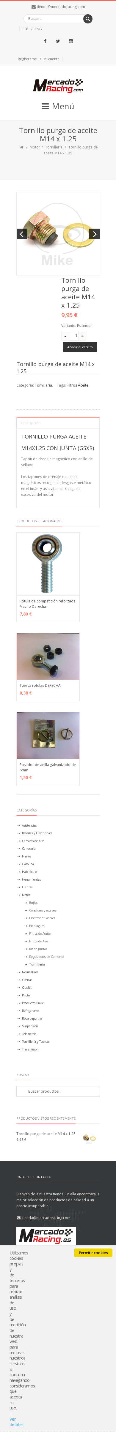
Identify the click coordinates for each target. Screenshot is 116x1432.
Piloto (26, 995)
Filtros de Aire (38, 941)
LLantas (27, 887)
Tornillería (53, 147)
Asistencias (29, 825)
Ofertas (27, 980)
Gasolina (28, 864)
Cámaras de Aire (33, 841)
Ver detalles (16, 1422)
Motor (35, 147)
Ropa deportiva (32, 1018)
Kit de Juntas (38, 949)
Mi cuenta (51, 58)
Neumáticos (30, 972)
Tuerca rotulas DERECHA (40, 685)
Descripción (30, 422)
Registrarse (27, 58)
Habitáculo (29, 872)
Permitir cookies (93, 1252)
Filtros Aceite (77, 385)
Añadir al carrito (80, 347)
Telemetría (29, 1034)
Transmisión (30, 1049)
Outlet (27, 987)
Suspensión (30, 1026)
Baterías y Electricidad (37, 833)
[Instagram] (71, 41)
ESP (25, 28)
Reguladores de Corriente (46, 957)
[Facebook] (45, 41)
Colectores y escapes (42, 910)
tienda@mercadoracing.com (61, 6)
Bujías (33, 903)
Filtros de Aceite (40, 933)
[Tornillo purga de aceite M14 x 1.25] (58, 234)
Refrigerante (30, 1011)
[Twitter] (58, 41)
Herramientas (31, 879)
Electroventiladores (42, 918)
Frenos (26, 856)
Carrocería (29, 848)
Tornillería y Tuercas (35, 1041)
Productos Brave (33, 1003)
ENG (38, 28)
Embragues (36, 926)
